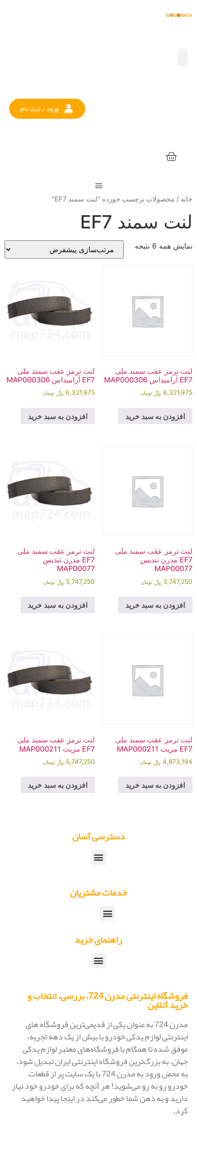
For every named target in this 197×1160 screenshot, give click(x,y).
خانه (186, 199)
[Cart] (171, 157)
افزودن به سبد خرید (155, 416)
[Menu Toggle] (99, 186)
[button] (47, 109)
